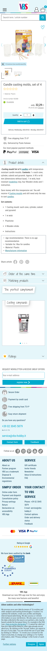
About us (6, 465)
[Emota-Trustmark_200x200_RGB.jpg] (8, 570)
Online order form (9, 492)
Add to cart (22, 121)
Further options (9, 644)
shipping (41, 108)
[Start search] (42, 17)
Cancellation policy (10, 498)
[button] (4, 45)
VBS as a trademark (10, 471)
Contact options (31, 514)
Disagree (31, 644)
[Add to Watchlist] (42, 27)
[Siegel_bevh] (16, 558)
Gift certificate (31, 465)
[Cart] (43, 9)
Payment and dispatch (11, 495)
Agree (41, 644)
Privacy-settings (9, 501)
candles (25, 169)
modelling (13, 182)
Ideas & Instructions (33, 475)
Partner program (9, 468)
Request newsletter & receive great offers (23, 369)
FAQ (26, 478)
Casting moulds (15, 193)
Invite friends (30, 468)
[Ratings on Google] (23, 545)
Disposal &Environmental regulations (8, 478)
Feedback (35, 442)
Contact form (12, 442)
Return (5, 505)
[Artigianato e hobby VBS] (23, 6)
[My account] (36, 9)
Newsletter (29, 471)
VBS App (5, 514)
